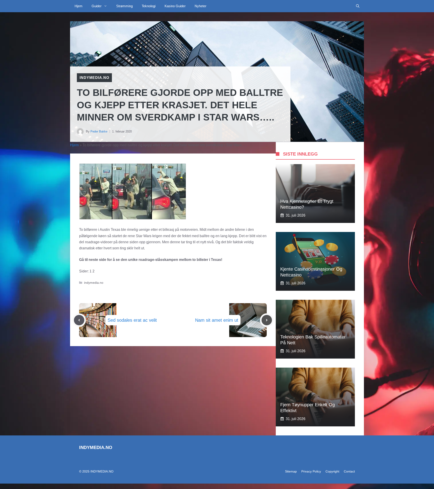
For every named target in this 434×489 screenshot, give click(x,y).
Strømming (124, 6)
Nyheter (200, 6)
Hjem (79, 6)
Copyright (332, 471)
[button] (357, 6)
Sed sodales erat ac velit (132, 320)
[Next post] (267, 320)
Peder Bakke (98, 131)
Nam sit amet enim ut (216, 320)
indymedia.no (94, 78)
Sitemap (291, 471)
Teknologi (149, 6)
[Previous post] (79, 320)
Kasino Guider (175, 6)
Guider (96, 6)
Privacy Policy (311, 471)
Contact (349, 471)
